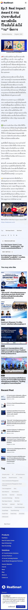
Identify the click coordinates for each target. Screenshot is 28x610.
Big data (4, 477)
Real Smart (19, 230)
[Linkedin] (16, 235)
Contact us (5, 577)
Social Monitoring (15, 510)
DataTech (12, 494)
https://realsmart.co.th (8, 222)
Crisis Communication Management (10, 480)
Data (15, 488)
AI (12, 474)
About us (4, 575)
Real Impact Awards (10, 230)
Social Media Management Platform (12, 561)
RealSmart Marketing (7, 34)
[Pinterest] (13, 235)
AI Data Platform (7, 556)
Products (5, 535)
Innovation (19, 494)
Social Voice (5, 513)
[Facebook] (8, 235)
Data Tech (4, 494)
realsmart (12, 504)
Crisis (21, 477)
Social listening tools (7, 507)
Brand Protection (13, 477)
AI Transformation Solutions (10, 553)
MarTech (17, 498)
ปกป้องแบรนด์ (5, 516)
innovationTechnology (7, 498)
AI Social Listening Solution (10, 558)
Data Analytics (5, 491)
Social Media (5, 510)
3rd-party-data (5, 474)
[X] (11, 235)
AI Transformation (20, 474)
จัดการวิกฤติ (21, 513)
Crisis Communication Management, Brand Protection (12, 484)
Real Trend (19, 504)
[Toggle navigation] (23, 2)
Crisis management (6, 488)
